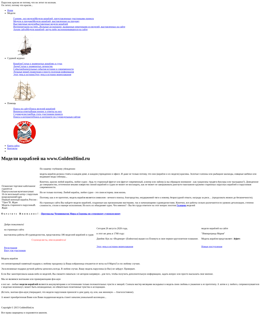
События (43, 69)
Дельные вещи (43, 72)
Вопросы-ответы (37, 111)
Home (10, 10)
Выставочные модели (40, 24)
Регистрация (10, 247)
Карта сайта (13, 145)
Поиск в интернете (46, 117)
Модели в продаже (46, 21)
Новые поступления (211, 246)
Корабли (37, 63)
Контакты (12, 148)
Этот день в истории (42, 74)
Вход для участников (15, 250)
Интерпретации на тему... (69, 26)
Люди (33, 66)
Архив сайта (50, 29)
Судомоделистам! (38, 114)
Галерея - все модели (53, 18)
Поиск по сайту (34, 108)
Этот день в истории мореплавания (115, 246)
